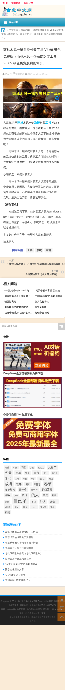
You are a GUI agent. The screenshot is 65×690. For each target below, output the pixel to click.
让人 (43, 501)
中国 (15, 467)
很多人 (42, 478)
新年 (28, 484)
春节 (48, 483)
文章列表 (15, 2)
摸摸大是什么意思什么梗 (18, 558)
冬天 (8, 472)
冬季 (18, 473)
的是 (45, 495)
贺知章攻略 (40, 307)
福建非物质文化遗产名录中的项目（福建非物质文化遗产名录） (19, 312)
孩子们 (55, 473)
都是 (7, 512)
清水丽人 (8, 241)
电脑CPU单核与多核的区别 (18, 307)
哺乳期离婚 (10, 301)
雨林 (20, 122)
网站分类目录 (55, 601)
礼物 (54, 495)
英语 (34, 501)
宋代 (8, 478)
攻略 (19, 484)
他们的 (41, 467)
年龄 (25, 478)
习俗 (23, 467)
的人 (35, 494)
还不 (33, 507)
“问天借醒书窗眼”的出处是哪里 (49, 290)
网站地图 (24, 605)
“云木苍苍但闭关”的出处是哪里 (21, 564)
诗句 (25, 507)
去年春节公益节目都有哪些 (19, 548)
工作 (17, 478)
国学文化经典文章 (14, 569)
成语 (8, 483)
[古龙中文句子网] (32, 11)
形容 (33, 478)
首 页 (5, 2)
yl (11, 74)
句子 (27, 473)
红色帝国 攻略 (42, 312)
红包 (7, 501)
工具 (48, 122)
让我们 (53, 501)
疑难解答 (34, 605)
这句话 (43, 507)
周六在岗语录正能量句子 (17, 296)
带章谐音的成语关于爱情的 (19, 537)
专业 (7, 467)
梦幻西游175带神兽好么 (17, 580)
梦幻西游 (47, 489)
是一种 (34, 489)
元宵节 (52, 467)
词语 (7, 507)
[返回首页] (61, 599)
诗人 (16, 507)
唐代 (36, 472)
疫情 (24, 495)
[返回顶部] (61, 616)
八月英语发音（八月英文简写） (42, 274)
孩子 (45, 473)
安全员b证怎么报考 (15, 574)
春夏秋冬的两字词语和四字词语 (21, 542)
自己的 (20, 500)
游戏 (7, 495)
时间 (37, 484)
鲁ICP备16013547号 (47, 605)
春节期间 (10, 489)
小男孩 (33, 620)
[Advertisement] (32, 657)
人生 (32, 467)
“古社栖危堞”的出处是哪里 (48, 296)
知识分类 (28, 2)
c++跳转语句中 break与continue (19, 290)
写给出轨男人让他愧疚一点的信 (21, 531)
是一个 (23, 489)
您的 (51, 478)
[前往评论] (61, 608)
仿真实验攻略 (42, 301)
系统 (37, 122)
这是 (52, 507)
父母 (16, 495)
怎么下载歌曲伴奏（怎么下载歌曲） (23, 553)
